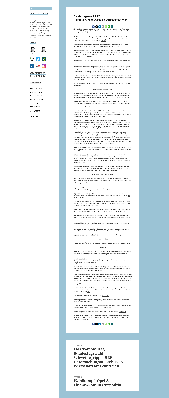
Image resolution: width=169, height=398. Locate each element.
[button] (93, 26)
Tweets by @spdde (36, 88)
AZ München (105, 295)
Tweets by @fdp (35, 106)
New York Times (125, 243)
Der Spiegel (80, 79)
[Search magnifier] (50, 8)
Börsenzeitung (110, 143)
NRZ (115, 170)
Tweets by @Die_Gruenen (38, 96)
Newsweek (122, 311)
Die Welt (103, 40)
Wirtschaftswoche (85, 107)
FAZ (104, 116)
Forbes (88, 62)
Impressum (35, 116)
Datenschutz (36, 110)
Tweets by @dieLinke (36, 99)
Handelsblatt (104, 128)
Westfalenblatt (88, 56)
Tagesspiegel (124, 97)
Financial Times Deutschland (90, 205)
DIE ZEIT (123, 211)
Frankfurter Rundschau (86, 33)
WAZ (118, 46)
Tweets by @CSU (35, 103)
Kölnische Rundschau (121, 219)
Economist (87, 301)
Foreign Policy (121, 235)
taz (80, 151)
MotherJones (107, 307)
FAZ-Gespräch (78, 85)
